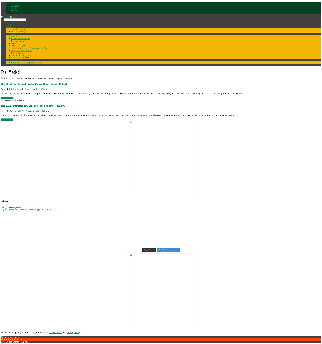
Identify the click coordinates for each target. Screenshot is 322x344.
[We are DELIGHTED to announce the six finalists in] (81, 219)
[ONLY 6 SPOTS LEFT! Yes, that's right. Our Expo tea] (241, 222)
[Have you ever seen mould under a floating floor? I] (241, 242)
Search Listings (18, 31)
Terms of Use (55, 332)
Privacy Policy (73, 332)
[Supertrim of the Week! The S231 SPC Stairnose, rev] (81, 242)
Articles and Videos (20, 38)
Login (13, 8)
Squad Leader (32, 89)
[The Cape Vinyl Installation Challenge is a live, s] (241, 219)
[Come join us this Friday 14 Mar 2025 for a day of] (81, 229)
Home (9, 24)
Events (14, 43)
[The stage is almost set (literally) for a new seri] (81, 245)
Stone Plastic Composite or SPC (32, 48)
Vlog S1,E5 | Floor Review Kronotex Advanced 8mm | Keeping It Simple (34, 84)
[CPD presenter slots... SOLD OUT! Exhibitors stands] (81, 225)
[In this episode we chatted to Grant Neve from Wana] (241, 229)
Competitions (17, 41)
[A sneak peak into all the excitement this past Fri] (241, 215)
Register (15, 5)
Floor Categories (19, 46)
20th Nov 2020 (15, 111)
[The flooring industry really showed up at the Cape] (81, 215)
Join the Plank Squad (21, 50)
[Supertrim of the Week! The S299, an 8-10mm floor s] (81, 232)
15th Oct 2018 (15, 89)
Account (10, 3)
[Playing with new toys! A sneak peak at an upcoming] (241, 235)
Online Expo (17, 53)
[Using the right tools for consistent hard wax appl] (241, 238)
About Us (15, 36)
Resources (11, 34)
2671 (41, 89)
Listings (10, 26)
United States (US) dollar (18, 342)
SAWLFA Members (20, 58)
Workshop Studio (14, 60)
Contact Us (11, 65)
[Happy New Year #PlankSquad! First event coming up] (81, 235)
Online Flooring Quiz (21, 55)
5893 (43, 111)
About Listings (18, 29)
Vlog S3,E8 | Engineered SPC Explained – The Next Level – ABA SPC (33, 105)
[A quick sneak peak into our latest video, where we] (241, 225)
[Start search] (2, 20)
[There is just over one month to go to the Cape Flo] (81, 222)
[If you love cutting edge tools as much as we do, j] (241, 232)
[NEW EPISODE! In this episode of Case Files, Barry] (241, 245)
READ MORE (7, 98)
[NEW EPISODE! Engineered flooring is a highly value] (81, 238)
